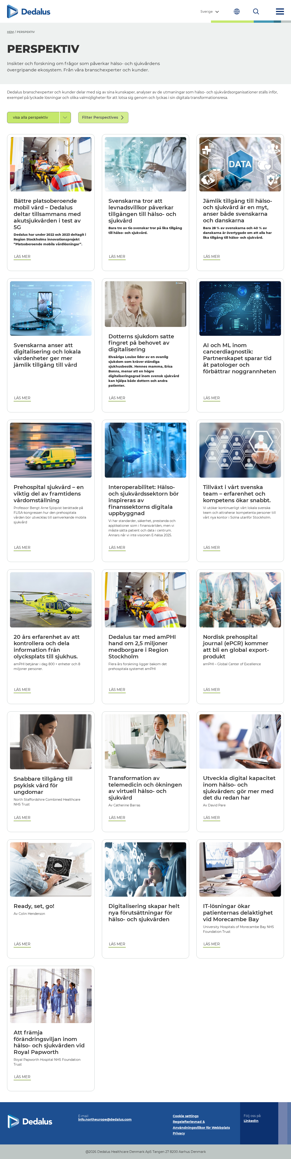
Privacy (179, 1133)
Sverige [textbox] (207, 12)
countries (237, 11)
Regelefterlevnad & (189, 1122)
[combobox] (210, 11)
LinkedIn (251, 1121)
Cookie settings (185, 1116)
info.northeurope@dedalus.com (105, 1119)
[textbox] (33, 117)
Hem (10, 32)
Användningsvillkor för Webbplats (201, 1128)
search (256, 11)
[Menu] (280, 11)
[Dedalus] (28, 11)
